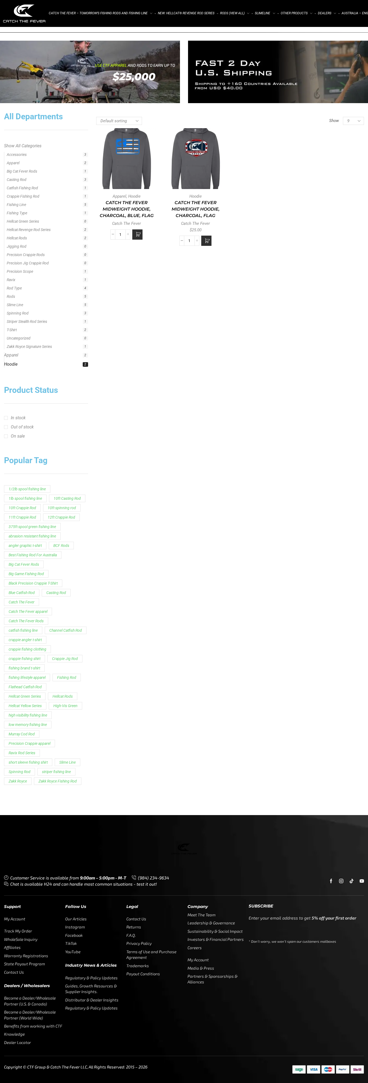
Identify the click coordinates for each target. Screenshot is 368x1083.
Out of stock (22, 223)
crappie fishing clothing (27, 446)
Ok (298, 1069)
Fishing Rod (66, 474)
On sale (18, 232)
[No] (357, 1051)
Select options (195, 161)
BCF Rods (61, 342)
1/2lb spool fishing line (27, 286)
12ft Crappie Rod (61, 314)
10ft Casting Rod (67, 295)
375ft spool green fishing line (32, 323)
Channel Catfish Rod (65, 427)
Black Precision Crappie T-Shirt (33, 380)
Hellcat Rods (63, 493)
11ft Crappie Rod (22, 314)
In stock (18, 214)
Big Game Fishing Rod (26, 370)
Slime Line (67, 559)
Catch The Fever (21, 399)
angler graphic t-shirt (25, 342)
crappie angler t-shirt (25, 436)
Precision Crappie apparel (29, 540)
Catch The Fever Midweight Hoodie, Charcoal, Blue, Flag (127, 209)
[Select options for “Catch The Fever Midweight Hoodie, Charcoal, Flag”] (206, 241)
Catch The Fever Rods (26, 417)
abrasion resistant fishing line (32, 333)
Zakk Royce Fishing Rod (58, 578)
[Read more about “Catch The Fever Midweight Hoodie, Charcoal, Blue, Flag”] (137, 234)
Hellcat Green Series (25, 493)
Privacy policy (320, 1069)
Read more (126, 161)
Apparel (14, 153)
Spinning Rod (19, 568)
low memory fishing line (28, 521)
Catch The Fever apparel (28, 408)
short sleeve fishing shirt (28, 559)
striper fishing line (56, 568)
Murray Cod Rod (22, 531)
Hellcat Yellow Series (25, 502)
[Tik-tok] (351, 678)
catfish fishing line (23, 427)
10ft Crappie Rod (22, 304)
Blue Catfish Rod (22, 389)
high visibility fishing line (28, 512)
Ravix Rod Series (22, 549)
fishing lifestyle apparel (27, 474)
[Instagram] (341, 678)
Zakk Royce (18, 578)
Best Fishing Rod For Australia (33, 352)
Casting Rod (56, 389)
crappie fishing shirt (24, 455)
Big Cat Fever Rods (24, 361)
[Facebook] (331, 678)
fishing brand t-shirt (24, 465)
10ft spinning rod (62, 304)
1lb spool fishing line (25, 295)
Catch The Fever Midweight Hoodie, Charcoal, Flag (196, 209)
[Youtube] (362, 678)
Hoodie (11, 162)
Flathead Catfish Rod (25, 483)
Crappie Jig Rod (65, 455)
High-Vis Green (65, 502)
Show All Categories (22, 144)
